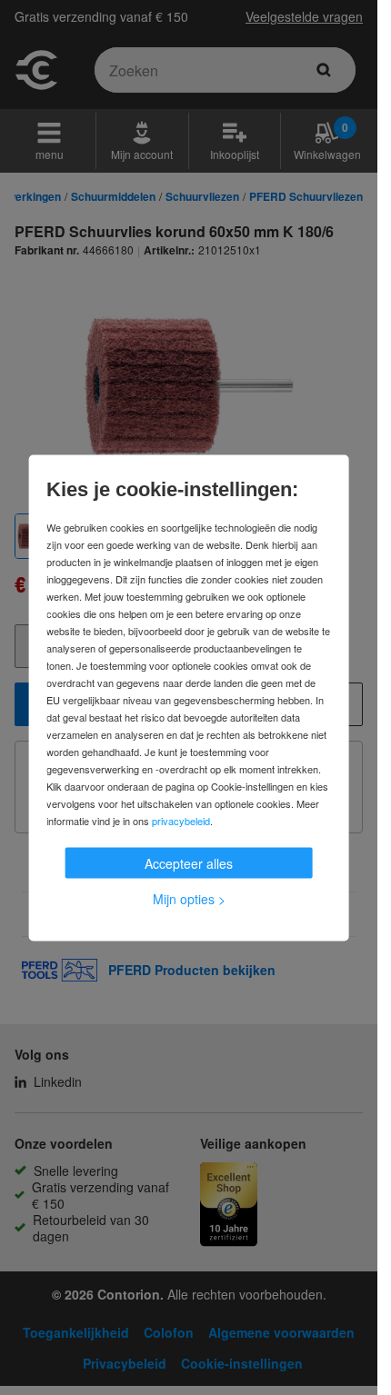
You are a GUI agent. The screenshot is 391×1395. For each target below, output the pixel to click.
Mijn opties (189, 898)
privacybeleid (181, 819)
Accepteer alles (189, 862)
